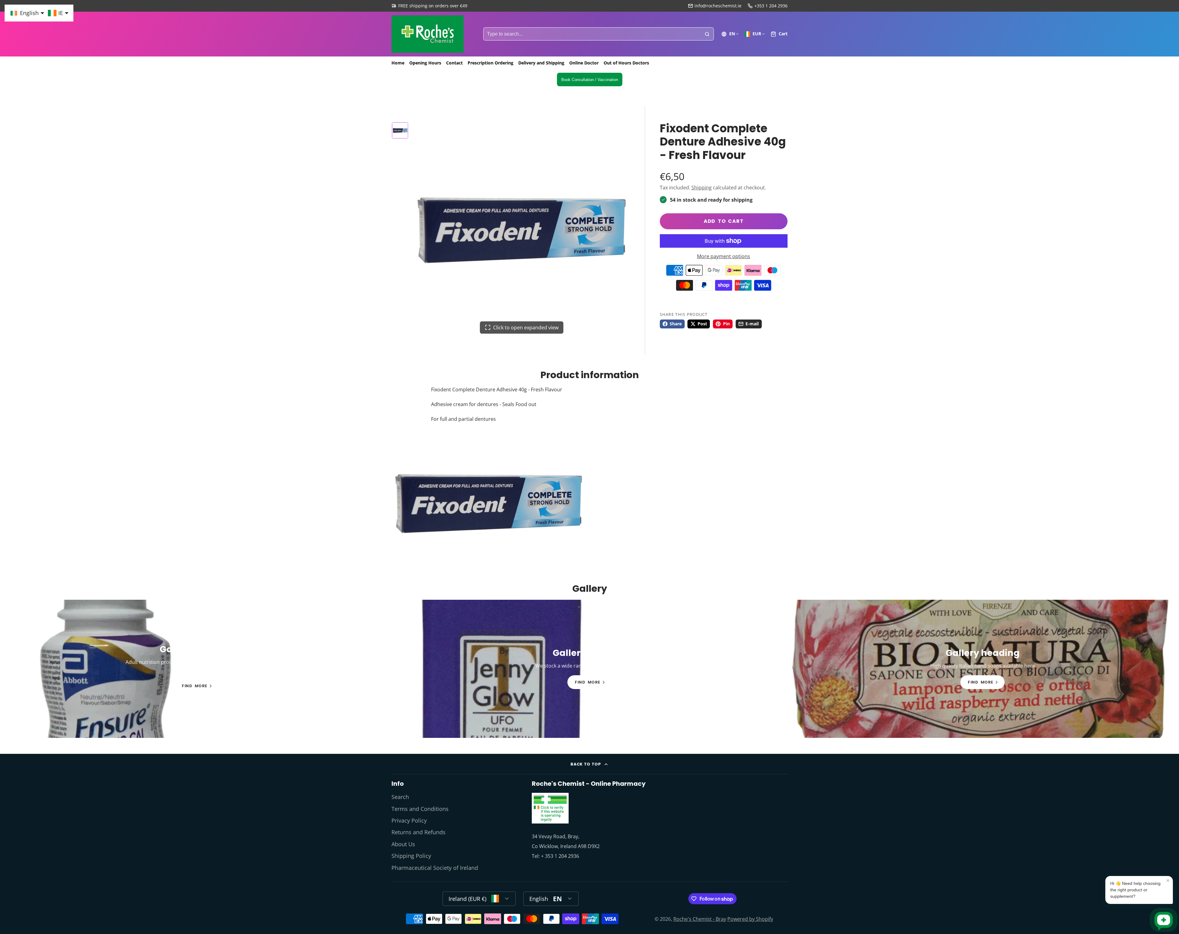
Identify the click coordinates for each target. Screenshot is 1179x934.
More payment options (723, 256)
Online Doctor (584, 63)
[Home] (427, 34)
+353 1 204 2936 (771, 6)
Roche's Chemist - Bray (699, 919)
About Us (403, 844)
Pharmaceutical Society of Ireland (434, 867)
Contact (454, 63)
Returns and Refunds (418, 832)
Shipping (701, 187)
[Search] (707, 34)
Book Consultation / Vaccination (589, 79)
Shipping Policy (411, 855)
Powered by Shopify (750, 919)
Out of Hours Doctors (626, 63)
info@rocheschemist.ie (718, 6)
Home (397, 63)
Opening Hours (425, 63)
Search (400, 796)
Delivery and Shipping (541, 63)
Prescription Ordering (490, 63)
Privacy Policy (409, 820)
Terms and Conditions (420, 808)
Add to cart (724, 221)
